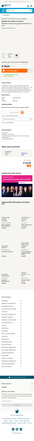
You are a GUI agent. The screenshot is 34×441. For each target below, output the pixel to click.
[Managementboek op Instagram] (21, 429)
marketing (5, 331)
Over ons (30, 423)
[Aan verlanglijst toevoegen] (30, 71)
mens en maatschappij (8, 333)
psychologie (5, 355)
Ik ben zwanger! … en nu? (26, 280)
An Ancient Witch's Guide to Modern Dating (26, 253)
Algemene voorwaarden (24, 418)
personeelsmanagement (9, 347)
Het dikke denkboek (7, 251)
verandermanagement (8, 363)
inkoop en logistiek (7, 317)
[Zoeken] (31, 10)
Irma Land (17, 19)
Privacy (11, 420)
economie (4, 311)
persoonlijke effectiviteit (8, 350)
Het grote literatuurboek (5, 280)
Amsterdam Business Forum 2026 (16, 179)
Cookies (16, 420)
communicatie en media (9, 309)
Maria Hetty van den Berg (8, 19)
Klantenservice (7, 384)
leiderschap (5, 328)
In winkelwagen (12, 71)
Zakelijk (4, 387)
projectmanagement (8, 353)
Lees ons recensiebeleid (8, 122)
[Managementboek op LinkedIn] (13, 429)
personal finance (6, 344)
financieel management (9, 314)
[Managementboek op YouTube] (17, 429)
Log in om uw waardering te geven (10, 115)
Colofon (6, 420)
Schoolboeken (6, 15)
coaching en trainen (7, 306)
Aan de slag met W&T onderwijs (6, 225)
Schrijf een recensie (9, 119)
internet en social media (9, 320)
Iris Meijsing (23, 19)
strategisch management (9, 361)
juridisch (4, 325)
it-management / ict (7, 322)
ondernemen (5, 339)
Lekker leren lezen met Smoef (26, 225)
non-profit (5, 336)
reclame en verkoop (7, 358)
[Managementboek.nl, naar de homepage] (6, 6)
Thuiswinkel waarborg (10, 418)
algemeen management (9, 303)
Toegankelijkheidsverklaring (9, 423)
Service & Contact (21, 423)
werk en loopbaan (7, 366)
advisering (5, 300)
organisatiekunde (7, 342)
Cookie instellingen (24, 420)
